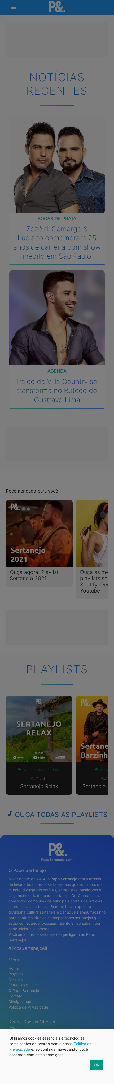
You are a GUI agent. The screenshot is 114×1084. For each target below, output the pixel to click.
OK (96, 1065)
